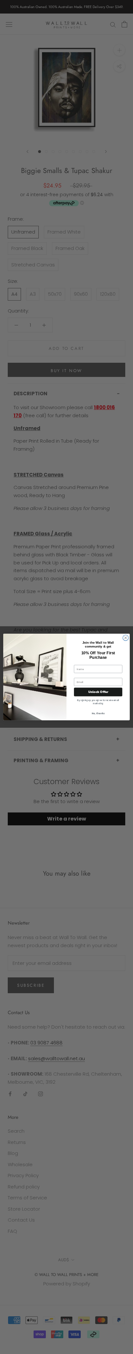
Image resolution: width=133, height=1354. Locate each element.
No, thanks (98, 713)
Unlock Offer (98, 691)
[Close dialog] (125, 638)
